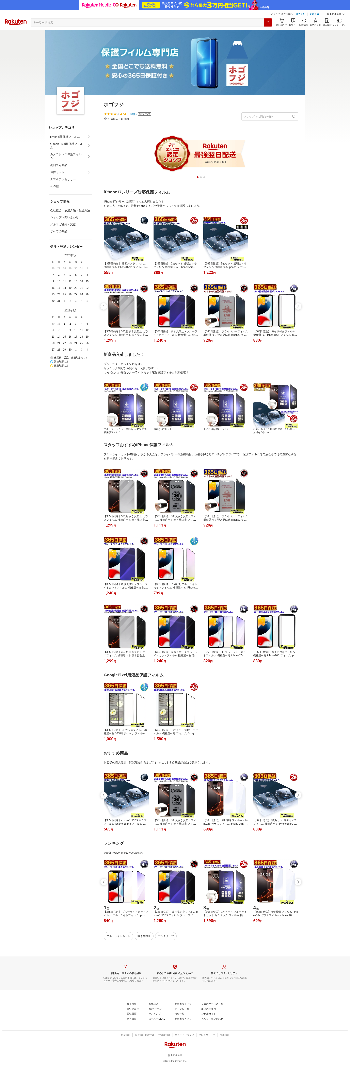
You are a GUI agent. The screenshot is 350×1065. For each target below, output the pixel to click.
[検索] (268, 22)
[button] (336, 14)
